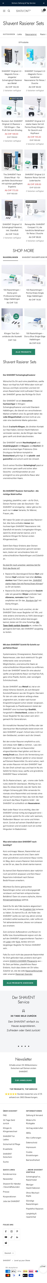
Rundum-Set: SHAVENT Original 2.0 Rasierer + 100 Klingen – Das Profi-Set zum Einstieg (12, 125)
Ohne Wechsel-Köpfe (33, 1194)
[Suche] (9, 11)
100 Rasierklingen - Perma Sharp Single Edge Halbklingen (35, 293)
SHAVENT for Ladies (9, 1138)
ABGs (28, 1133)
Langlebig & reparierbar (31, 1215)
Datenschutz (31, 1142)
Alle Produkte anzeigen (20, 983)
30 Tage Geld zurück (9, 1122)
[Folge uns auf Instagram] (11, 1231)
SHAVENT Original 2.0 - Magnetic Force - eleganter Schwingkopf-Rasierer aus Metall (12, 77)
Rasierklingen (10, 257)
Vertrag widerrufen (34, 1128)
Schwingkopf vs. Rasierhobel (33, 1178)
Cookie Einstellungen (32, 1154)
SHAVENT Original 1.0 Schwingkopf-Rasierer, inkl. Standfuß (12, 227)
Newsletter (8, 1179)
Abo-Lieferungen (33, 1138)
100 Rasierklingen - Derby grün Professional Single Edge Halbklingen (12, 294)
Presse (6, 1192)
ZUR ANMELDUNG (23, 1080)
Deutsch (8, 1253)
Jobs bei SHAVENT (11, 1201)
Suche (6, 1162)
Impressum (31, 1147)
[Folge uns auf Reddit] (6, 1243)
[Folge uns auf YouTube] (6, 1237)
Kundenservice (9, 1174)
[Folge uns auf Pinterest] (17, 1231)
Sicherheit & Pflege (11, 1144)
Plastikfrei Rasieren (34, 1209)
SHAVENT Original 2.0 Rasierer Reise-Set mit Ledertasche (35, 177)
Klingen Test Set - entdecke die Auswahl (12, 335)
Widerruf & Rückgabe (31, 1122)
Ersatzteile (7, 1149)
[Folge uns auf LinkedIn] (17, 1237)
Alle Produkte (23, 352)
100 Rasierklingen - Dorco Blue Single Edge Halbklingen (34, 336)
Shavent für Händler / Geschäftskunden (12, 1185)
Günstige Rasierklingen (32, 1202)
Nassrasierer (31, 34)
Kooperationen (9, 1196)
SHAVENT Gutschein (7, 1155)
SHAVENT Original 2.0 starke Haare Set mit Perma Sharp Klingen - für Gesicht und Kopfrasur (35, 127)
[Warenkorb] (42, 11)
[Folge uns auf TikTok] (11, 1237)
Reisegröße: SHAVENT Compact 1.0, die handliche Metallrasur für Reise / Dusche (35, 229)
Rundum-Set (31, 600)
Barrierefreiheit (33, 1160)
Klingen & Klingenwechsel (10, 1130)
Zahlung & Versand (34, 1115)
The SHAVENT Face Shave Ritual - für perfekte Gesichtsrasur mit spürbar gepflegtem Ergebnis (12, 180)
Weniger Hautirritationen (33, 1186)
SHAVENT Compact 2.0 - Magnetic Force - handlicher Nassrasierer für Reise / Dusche (34, 77)
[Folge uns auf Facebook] (6, 1231)
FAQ (5, 1115)
